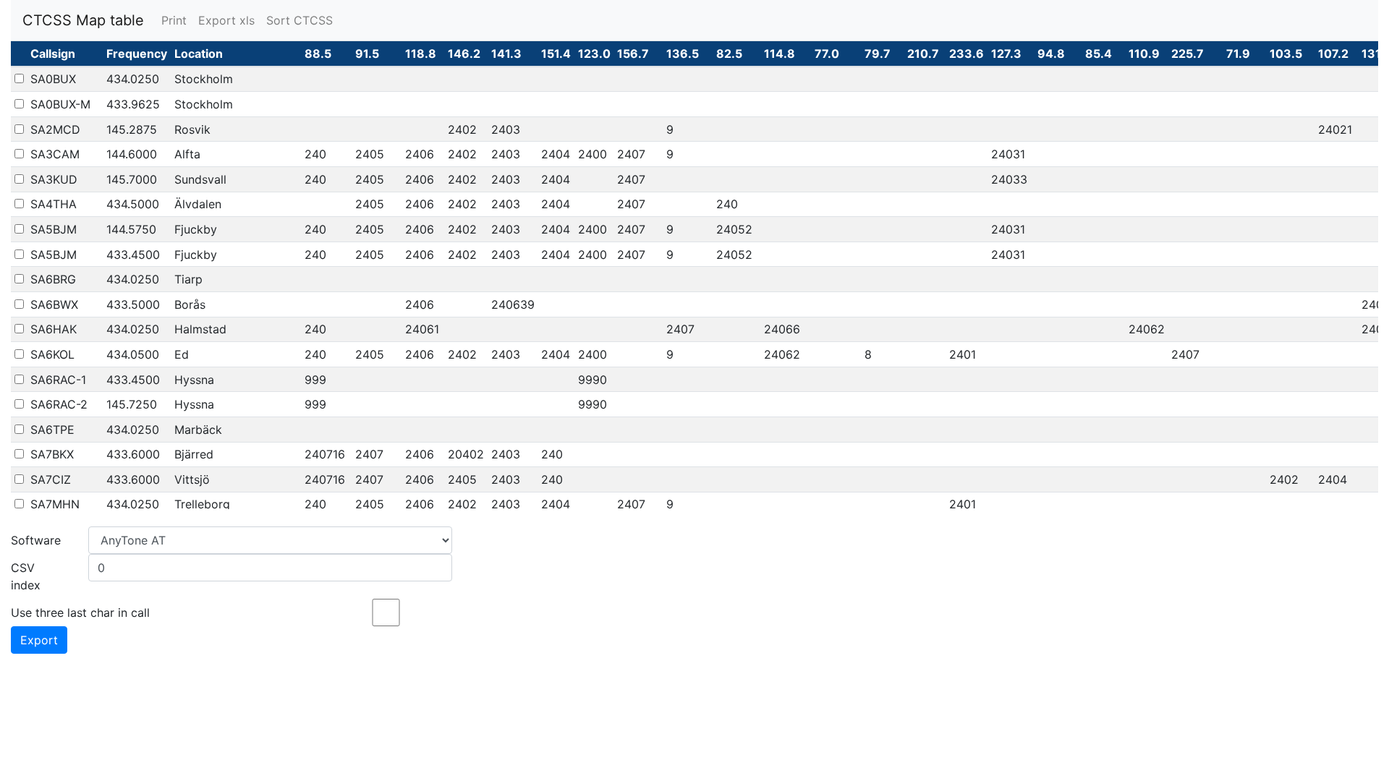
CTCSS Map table (83, 20)
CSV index (26, 576)
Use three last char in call (80, 612)
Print (174, 20)
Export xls (226, 20)
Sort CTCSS (299, 20)
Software (36, 540)
